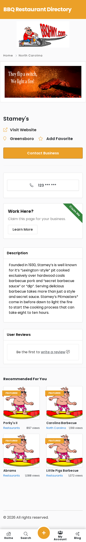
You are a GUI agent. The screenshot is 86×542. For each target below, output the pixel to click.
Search (26, 537)
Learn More (23, 229)
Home (8, 55)
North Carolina (31, 55)
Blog (77, 537)
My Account (60, 538)
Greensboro (22, 138)
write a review (53, 352)
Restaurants (11, 428)
